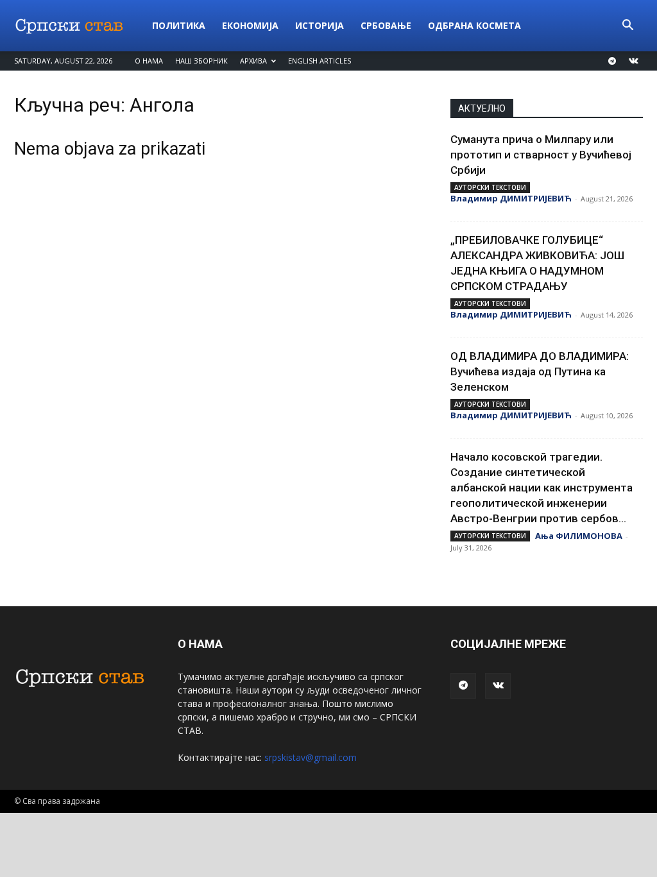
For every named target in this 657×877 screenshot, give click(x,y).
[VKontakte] (633, 61)
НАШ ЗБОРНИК (201, 60)
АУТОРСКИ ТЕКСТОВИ (490, 187)
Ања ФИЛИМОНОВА (578, 535)
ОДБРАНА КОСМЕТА (474, 25)
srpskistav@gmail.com (310, 757)
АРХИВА (253, 60)
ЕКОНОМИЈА (250, 25)
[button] (627, 27)
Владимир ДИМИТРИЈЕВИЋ (511, 198)
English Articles (319, 60)
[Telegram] (612, 61)
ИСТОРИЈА (319, 25)
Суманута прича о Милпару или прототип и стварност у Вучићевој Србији (540, 154)
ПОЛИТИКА (178, 25)
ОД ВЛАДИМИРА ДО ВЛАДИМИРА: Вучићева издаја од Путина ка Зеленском (539, 371)
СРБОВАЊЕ (386, 25)
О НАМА (149, 60)
